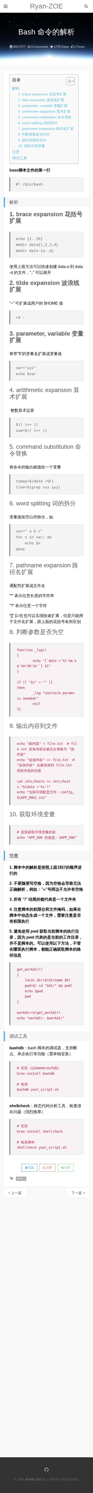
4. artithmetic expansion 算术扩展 (44, 111)
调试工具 (19, 158)
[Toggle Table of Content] (67, 81)
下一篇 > (78, 1193)
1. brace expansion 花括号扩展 (42, 94)
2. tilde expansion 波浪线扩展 (41, 100)
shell (21, 1178)
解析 (16, 88)
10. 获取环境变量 (31, 146)
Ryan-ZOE (46, 6)
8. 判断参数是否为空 (34, 134)
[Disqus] (46, 1260)
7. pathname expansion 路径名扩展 (45, 129)
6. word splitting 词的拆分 (38, 123)
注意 (16, 152)
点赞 (48, 1167)
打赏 (30, 1167)
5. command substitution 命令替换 (44, 117)
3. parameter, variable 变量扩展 (42, 106)
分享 (66, 1167)
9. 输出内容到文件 (32, 140)
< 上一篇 (15, 1193)
